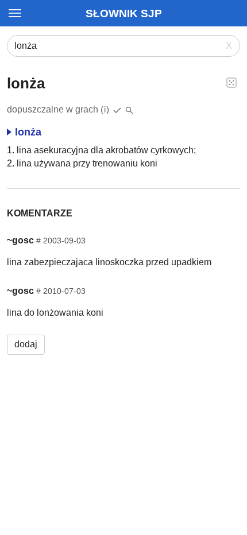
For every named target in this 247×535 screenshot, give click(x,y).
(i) (105, 109)
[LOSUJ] (231, 82)
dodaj (25, 344)
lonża (28, 132)
